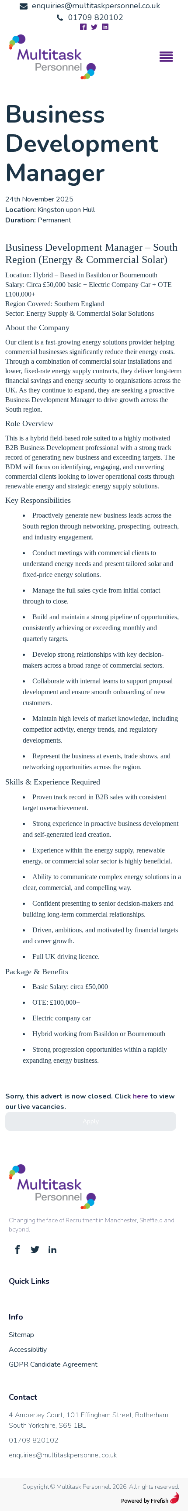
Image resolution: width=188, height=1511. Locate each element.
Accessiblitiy (28, 1349)
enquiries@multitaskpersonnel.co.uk (63, 1455)
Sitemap (21, 1335)
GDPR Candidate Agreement (53, 1364)
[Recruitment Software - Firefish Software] (150, 1501)
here (140, 1096)
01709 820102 (34, 1440)
